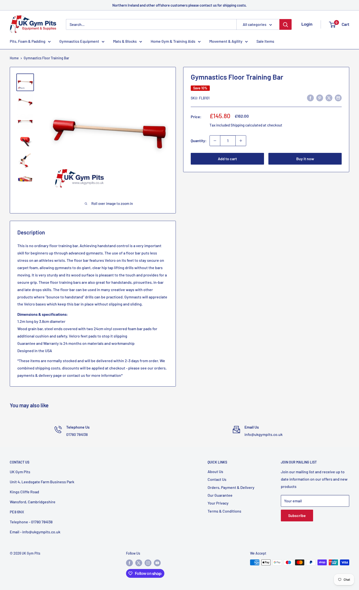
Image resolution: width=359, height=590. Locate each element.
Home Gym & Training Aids (173, 41)
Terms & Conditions (224, 511)
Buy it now (305, 158)
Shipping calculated (246, 125)
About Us (215, 471)
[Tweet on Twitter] (329, 97)
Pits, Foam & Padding (27, 41)
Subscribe (297, 515)
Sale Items (265, 41)
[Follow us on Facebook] (129, 562)
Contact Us (217, 479)
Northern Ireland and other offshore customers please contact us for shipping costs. (179, 5)
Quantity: (199, 140)
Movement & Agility (226, 41)
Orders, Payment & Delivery (231, 487)
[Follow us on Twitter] (138, 562)
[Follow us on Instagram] (148, 562)
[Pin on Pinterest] (319, 97)
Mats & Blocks (125, 41)
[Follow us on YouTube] (157, 562)
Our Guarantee (220, 495)
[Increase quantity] (241, 141)
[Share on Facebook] (310, 97)
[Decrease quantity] (215, 141)
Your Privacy (218, 503)
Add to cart (227, 158)
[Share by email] (338, 97)
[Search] (285, 24)
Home (14, 58)
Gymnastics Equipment (79, 41)
